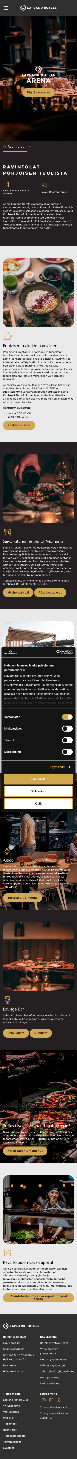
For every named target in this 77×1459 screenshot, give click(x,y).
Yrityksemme (11, 1405)
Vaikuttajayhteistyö (52, 1365)
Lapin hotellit (11, 1343)
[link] (43, 1400)
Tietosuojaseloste (14, 1435)
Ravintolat (9, 1365)
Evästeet (8, 1447)
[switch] (67, 729)
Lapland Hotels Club (16, 1399)
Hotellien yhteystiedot (54, 1343)
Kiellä (38, 803)
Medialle (8, 1417)
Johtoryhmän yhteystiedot (57, 1371)
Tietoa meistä (12, 1393)
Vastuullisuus (11, 1411)
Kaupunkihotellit (13, 1349)
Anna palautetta (50, 1377)
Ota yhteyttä (48, 1337)
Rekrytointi (10, 1429)
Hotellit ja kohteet (14, 1337)
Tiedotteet (10, 1423)
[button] (5, 8)
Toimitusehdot (12, 1441)
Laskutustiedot (49, 1383)
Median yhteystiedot (53, 1359)
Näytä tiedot (57, 767)
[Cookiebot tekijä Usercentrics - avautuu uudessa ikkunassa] (56, 652)
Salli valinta (38, 791)
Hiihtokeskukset (13, 1371)
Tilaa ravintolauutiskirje (55, 1407)
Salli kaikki (38, 779)
